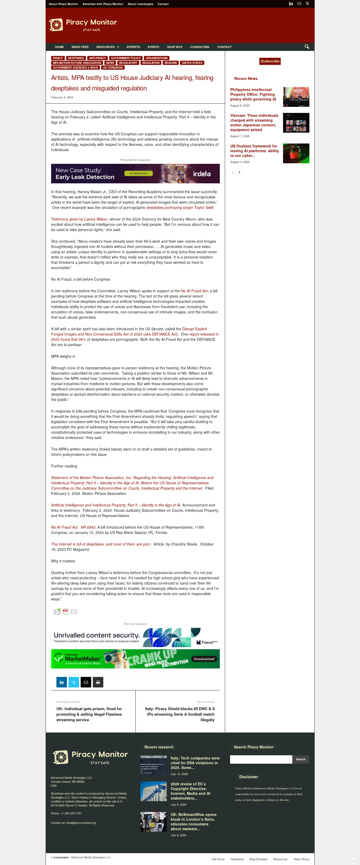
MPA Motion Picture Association (77, 63)
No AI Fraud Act (194, 290)
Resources (105, 47)
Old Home (218, 859)
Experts (133, 47)
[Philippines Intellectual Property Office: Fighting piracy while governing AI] (296, 97)
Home (59, 47)
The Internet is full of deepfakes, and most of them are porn (100, 544)
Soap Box (174, 47)
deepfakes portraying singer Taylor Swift (180, 207)
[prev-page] (233, 172)
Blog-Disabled (258, 859)
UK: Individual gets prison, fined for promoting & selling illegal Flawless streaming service (89, 714)
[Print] (98, 682)
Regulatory (128, 63)
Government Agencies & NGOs (75, 67)
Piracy (58, 58)
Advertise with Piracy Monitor (102, 4)
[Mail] (299, 4)
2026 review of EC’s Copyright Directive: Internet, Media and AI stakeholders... (190, 791)
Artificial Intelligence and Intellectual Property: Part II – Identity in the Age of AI (115, 505)
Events (153, 47)
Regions (170, 63)
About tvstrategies (140, 4)
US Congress (113, 67)
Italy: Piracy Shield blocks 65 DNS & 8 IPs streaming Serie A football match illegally (180, 714)
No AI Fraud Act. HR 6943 (73, 527)
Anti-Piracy (97, 58)
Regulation (150, 63)
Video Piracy (302, 859)
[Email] (86, 682)
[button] (307, 47)
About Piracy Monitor (63, 4)
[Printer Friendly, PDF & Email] (65, 614)
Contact (163, 4)
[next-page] (239, 172)
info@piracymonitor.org (81, 822)
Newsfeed (237, 859)
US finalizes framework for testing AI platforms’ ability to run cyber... (254, 150)
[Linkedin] (291, 4)
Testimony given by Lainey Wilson (79, 219)
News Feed (80, 47)
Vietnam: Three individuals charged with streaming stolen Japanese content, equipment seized (254, 122)
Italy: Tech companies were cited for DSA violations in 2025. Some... (195, 762)
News (110, 63)
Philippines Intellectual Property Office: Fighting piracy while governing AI (253, 94)
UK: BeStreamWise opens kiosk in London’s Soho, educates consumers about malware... (194, 821)
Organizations (157, 58)
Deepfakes (76, 58)
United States (192, 63)
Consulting (200, 47)
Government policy (126, 58)
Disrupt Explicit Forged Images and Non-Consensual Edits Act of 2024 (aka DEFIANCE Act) (129, 331)
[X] (307, 4)
